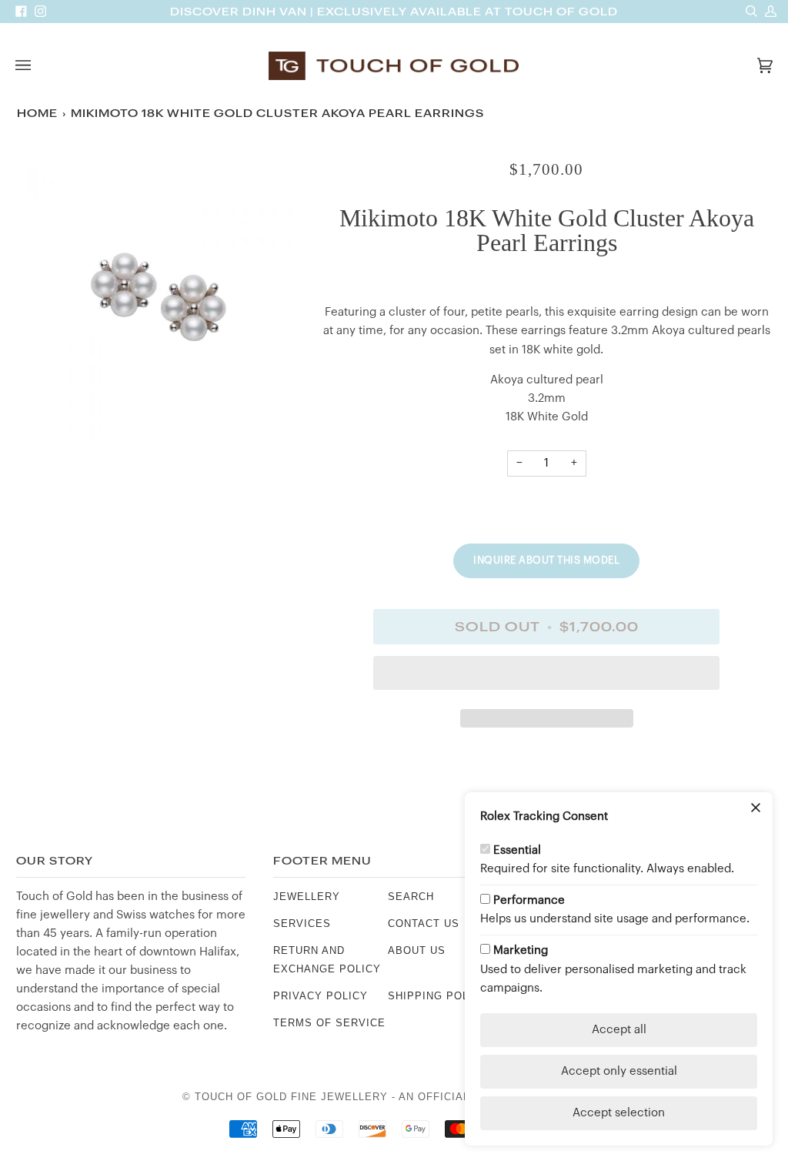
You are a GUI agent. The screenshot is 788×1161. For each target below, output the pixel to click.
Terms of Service (329, 1023)
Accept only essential (619, 1071)
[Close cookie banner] (756, 809)
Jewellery (306, 896)
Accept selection (619, 1113)
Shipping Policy (438, 996)
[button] (546, 677)
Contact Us (423, 923)
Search (411, 896)
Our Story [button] (54, 861)
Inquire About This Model (546, 560)
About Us (417, 950)
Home (37, 113)
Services (302, 923)
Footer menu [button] (322, 861)
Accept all (619, 1030)
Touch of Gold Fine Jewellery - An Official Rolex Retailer (382, 1096)
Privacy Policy (320, 996)
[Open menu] (38, 65)
